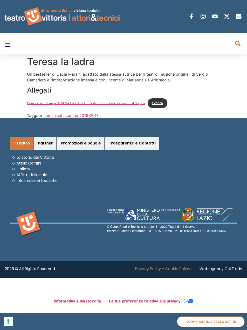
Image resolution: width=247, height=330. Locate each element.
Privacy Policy (148, 269)
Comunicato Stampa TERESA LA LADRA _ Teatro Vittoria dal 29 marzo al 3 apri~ (86, 103)
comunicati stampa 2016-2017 (70, 115)
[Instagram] (203, 16)
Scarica (157, 103)
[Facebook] (192, 16)
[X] (227, 16)
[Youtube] (215, 16)
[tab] (22, 143)
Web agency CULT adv (220, 269)
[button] (8, 45)
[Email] (239, 16)
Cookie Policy (177, 269)
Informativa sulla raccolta (77, 301)
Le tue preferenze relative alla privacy (144, 301)
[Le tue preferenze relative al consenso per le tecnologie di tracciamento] (8, 321)
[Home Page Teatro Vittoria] (63, 17)
